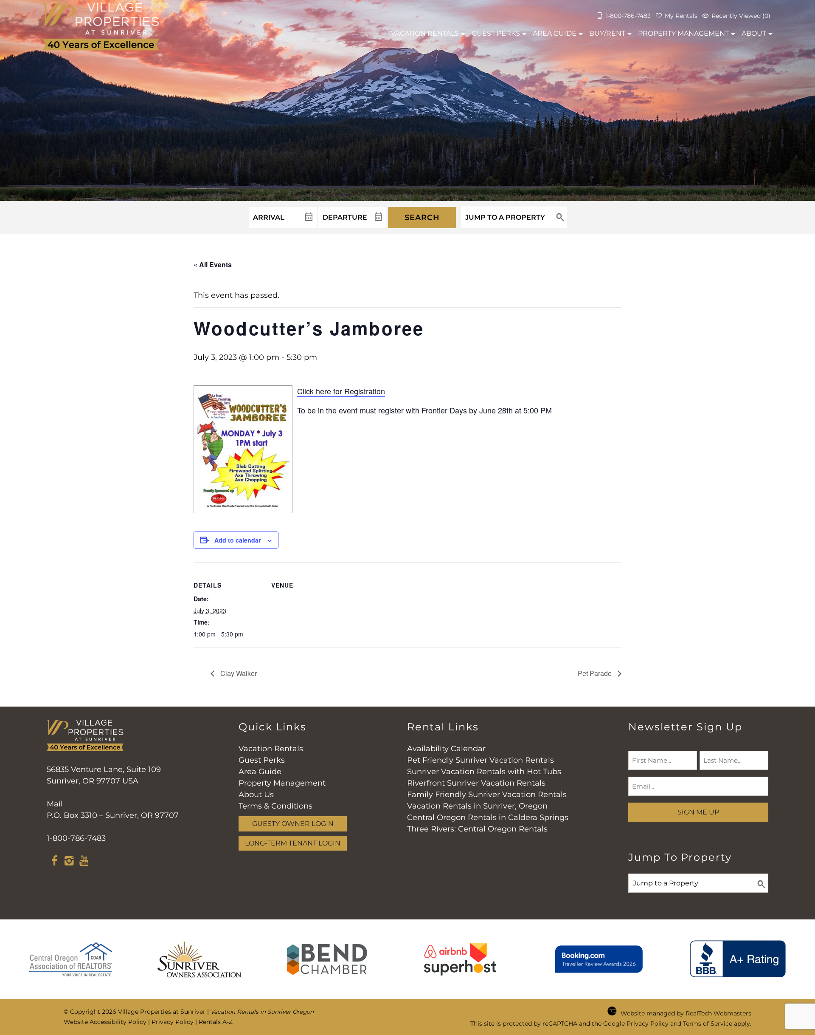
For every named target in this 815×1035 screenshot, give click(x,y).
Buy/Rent (607, 33)
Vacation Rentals (271, 748)
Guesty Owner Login (293, 823)
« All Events (213, 264)
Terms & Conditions (275, 806)
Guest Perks (496, 33)
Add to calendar (237, 540)
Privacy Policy (173, 1021)
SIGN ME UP (698, 812)
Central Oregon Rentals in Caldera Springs (487, 817)
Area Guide (554, 33)
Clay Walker (238, 673)
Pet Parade (595, 673)
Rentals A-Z (216, 1021)
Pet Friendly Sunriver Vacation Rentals (480, 760)
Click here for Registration (341, 390)
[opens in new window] (54, 862)
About (754, 33)
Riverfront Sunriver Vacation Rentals (476, 783)
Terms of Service (707, 1023)
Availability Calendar (446, 748)
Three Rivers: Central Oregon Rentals (477, 829)
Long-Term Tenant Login (292, 843)
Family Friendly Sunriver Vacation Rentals (487, 794)
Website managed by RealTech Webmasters (686, 1013)
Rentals (425, 33)
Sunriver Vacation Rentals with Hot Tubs (484, 771)
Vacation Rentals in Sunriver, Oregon (477, 806)
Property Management (683, 33)
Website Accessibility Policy (105, 1021)
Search (422, 217)
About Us (256, 794)
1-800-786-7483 (76, 838)
